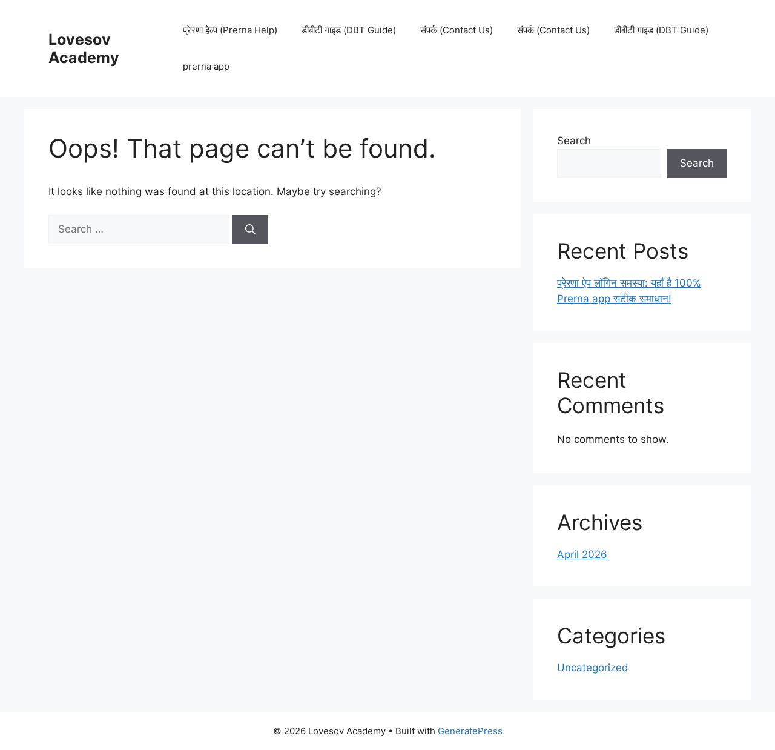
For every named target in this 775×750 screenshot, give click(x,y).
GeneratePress (470, 731)
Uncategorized (592, 668)
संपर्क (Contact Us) (456, 30)
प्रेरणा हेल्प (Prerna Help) (230, 30)
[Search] (250, 229)
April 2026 (582, 554)
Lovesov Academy (83, 48)
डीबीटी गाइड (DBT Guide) (349, 30)
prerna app (206, 66)
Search (574, 140)
